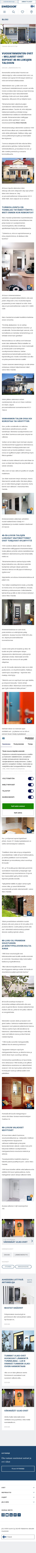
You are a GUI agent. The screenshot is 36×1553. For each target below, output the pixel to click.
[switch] (31, 784)
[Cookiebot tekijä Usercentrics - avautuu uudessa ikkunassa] (25, 738)
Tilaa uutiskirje (18, 1469)
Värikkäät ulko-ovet (16, 1410)
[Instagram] (3, 1514)
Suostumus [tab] (6, 744)
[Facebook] (19, 1514)
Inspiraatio (6, 1492)
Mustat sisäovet (13, 1308)
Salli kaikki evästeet (18, 806)
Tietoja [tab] (30, 744)
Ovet (4, 1487)
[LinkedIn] (11, 1514)
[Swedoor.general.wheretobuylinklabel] (31, 12)
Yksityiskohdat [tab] (18, 744)
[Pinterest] (15, 1514)
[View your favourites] (22, 12)
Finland (9, 1537)
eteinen (8, 1267)
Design (7, 1255)
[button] (29, 180)
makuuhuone (23, 1267)
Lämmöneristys (21, 1255)
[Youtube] (7, 1514)
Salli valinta (18, 813)
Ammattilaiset (27, 1)
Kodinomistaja (9, 1)
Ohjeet (4, 1497)
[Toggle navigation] (4, 12)
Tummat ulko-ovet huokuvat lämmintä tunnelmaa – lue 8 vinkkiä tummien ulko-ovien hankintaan (17, 1361)
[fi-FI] (32, 6)
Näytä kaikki (29, 1281)
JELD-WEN (5, 1502)
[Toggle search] (13, 12)
